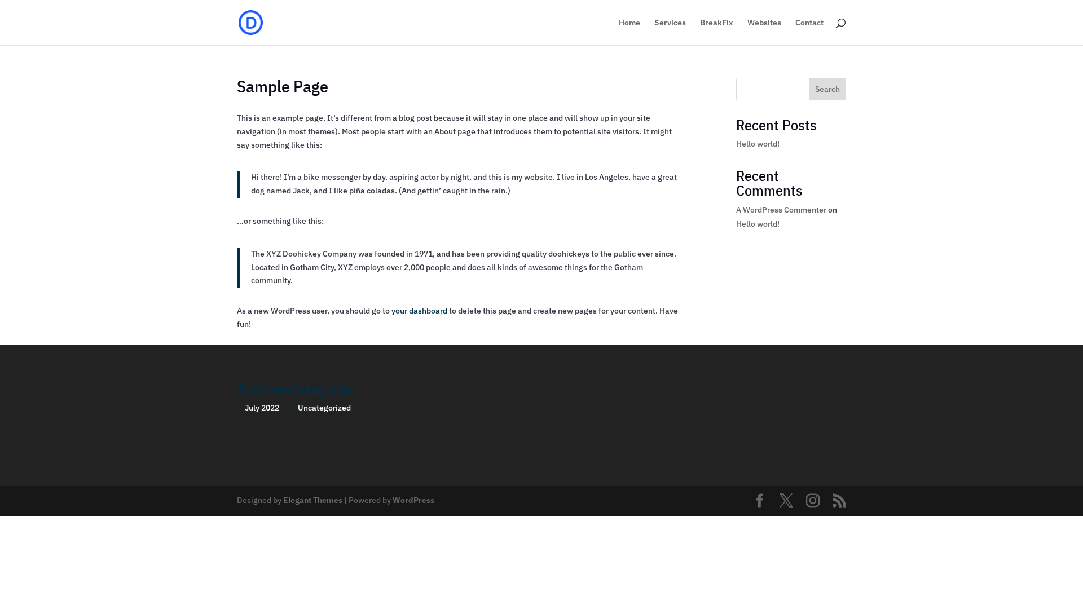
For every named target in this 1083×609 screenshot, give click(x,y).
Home (629, 23)
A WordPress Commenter (781, 210)
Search (827, 89)
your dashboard (419, 311)
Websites (764, 23)
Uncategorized (324, 408)
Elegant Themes (312, 500)
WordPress (413, 500)
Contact (809, 23)
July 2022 (262, 408)
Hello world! (758, 144)
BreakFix (716, 23)
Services (670, 23)
